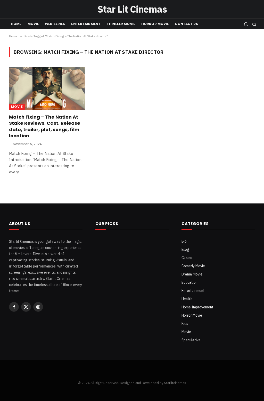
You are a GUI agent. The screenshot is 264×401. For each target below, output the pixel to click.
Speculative (191, 340)
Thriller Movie (121, 24)
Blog (185, 249)
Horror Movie (155, 24)
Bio (184, 241)
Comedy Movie (193, 266)
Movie (33, 24)
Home (16, 24)
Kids (185, 323)
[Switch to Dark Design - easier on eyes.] (246, 24)
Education (189, 282)
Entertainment (86, 24)
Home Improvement (197, 307)
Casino (187, 257)
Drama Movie (192, 274)
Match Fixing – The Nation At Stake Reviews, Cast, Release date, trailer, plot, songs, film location (44, 126)
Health (187, 299)
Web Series (55, 24)
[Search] (253, 24)
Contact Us (186, 24)
